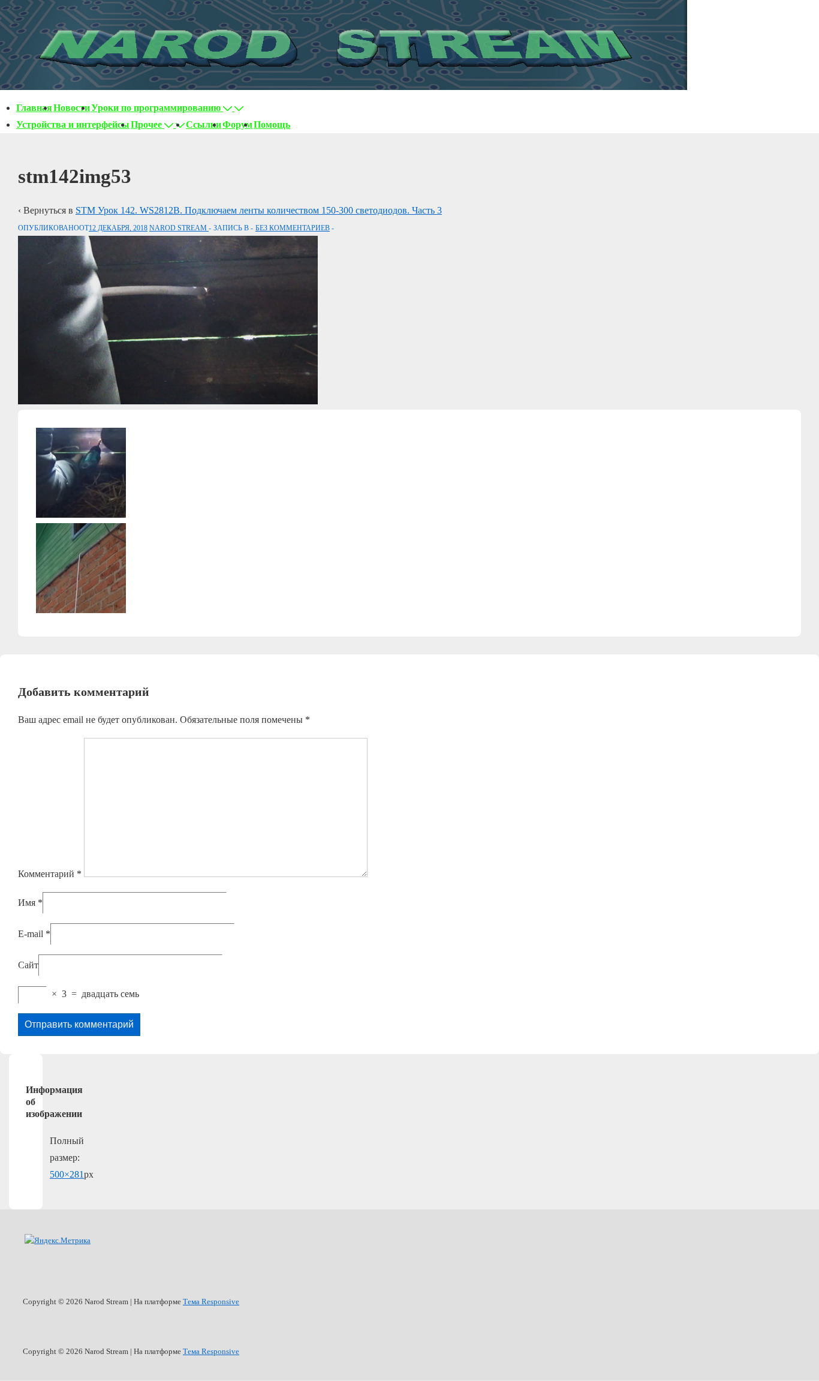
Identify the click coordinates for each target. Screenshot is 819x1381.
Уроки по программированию (156, 108)
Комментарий (50, 874)
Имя (26, 902)
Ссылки (203, 124)
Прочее (146, 124)
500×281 (67, 1174)
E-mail (30, 934)
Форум (237, 124)
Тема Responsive (211, 1301)
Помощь (272, 124)
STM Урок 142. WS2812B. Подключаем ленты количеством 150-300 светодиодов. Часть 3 (259, 210)
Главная (34, 108)
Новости (71, 108)
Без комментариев (292, 228)
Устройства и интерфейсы (73, 124)
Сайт (28, 965)
